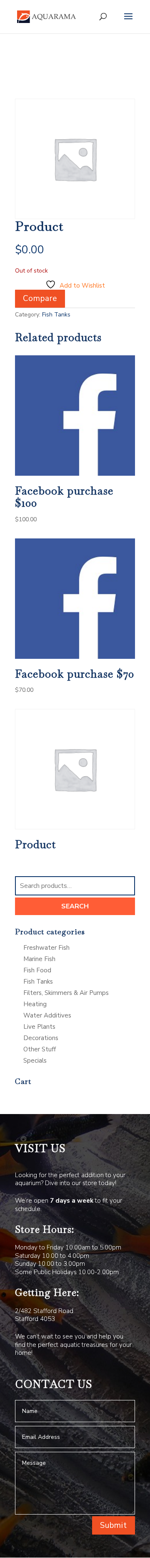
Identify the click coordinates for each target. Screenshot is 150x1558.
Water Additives (47, 1015)
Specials (35, 1060)
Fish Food (37, 970)
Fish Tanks (56, 315)
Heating (35, 1004)
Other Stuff (39, 1049)
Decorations (40, 1038)
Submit (113, 1525)
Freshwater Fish (46, 947)
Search (75, 906)
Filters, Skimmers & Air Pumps (66, 993)
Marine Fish (39, 959)
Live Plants (39, 1027)
